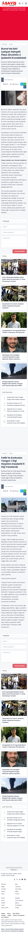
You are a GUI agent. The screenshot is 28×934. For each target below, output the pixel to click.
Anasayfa (4, 44)
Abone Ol (5, 84)
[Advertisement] (14, 26)
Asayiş (10, 44)
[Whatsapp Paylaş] (24, 84)
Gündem (11, 868)
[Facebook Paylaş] (24, 87)
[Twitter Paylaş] (21, 84)
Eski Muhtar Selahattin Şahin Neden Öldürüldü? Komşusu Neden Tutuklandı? (14, 9)
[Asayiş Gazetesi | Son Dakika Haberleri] (9, 3)
